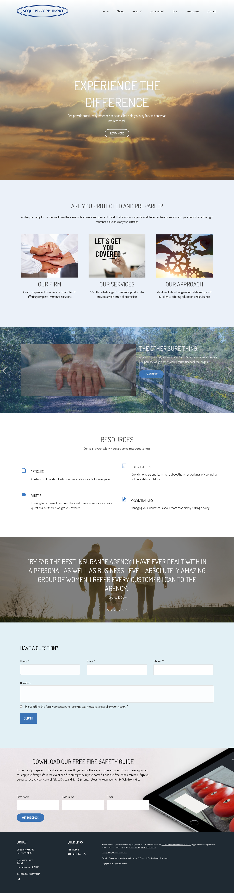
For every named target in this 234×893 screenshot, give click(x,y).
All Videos (73, 849)
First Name (23, 797)
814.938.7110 (28, 849)
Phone (157, 661)
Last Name (68, 797)
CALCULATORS (141, 467)
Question (25, 683)
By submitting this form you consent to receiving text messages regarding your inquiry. (75, 706)
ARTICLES (37, 471)
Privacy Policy (107, 853)
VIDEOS (36, 495)
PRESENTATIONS (142, 500)
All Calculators (77, 854)
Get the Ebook (30, 817)
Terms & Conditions (120, 853)
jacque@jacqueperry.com (28, 873)
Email (90, 661)
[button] (105, 11)
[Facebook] (19, 879)
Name (23, 661)
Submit (28, 718)
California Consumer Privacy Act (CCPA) (176, 844)
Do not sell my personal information (143, 847)
